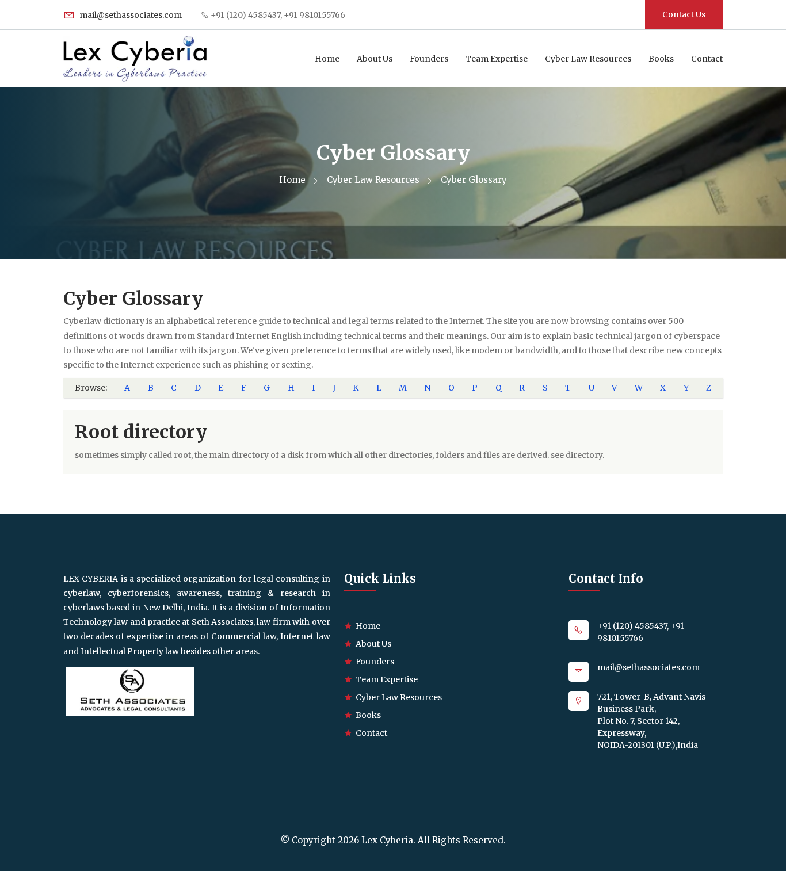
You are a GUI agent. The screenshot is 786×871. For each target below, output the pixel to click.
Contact (707, 59)
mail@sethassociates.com (130, 15)
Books (661, 59)
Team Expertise (497, 59)
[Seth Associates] (130, 691)
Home (327, 59)
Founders (429, 59)
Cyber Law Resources (588, 59)
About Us (374, 59)
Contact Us (683, 14)
